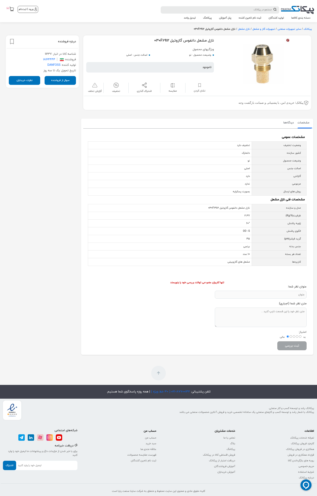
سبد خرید (151, 443)
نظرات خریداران (25, 80)
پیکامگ (231, 449)
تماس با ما (229, 438)
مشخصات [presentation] (303, 123)
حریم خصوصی (306, 466)
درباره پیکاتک (306, 477)
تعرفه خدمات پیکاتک (302, 438)
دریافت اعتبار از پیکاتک (222, 460)
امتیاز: (303, 332)
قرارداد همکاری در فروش (301, 455)
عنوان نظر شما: (297, 287)
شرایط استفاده (306, 472)
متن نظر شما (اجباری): (293, 304)
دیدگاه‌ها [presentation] (288, 123)
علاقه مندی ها (148, 449)
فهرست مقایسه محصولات (141, 455)
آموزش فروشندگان (224, 466)
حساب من (150, 438)
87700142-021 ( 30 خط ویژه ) (170, 391)
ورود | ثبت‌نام (26, 9)
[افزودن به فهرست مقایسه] (172, 85)
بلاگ (232, 443)
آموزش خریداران (226, 472)
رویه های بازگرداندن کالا (301, 460)
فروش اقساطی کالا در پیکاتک (219, 455)
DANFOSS (54, 65)
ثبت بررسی (292, 346)
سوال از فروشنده (60, 80)
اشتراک (9, 465)
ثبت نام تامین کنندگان (143, 460)
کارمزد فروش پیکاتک (302, 443)
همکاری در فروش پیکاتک (300, 449)
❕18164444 (51, 59)
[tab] (303, 123)
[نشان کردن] (12, 41)
